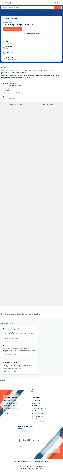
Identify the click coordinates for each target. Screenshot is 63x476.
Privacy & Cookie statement (36, 461)
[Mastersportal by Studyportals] (6, 2)
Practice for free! (51, 259)
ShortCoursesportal (38, 411)
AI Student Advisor (9, 406)
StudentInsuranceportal (39, 419)
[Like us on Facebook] (20, 440)
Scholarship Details (47, 104)
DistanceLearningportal (39, 408)
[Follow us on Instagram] (38, 440)
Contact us (7, 413)
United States (18, 85)
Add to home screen (26, 447)
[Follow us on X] (33, 440)
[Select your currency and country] (20, 430)
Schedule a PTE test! (9, 355)
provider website (39, 296)
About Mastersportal (10, 403)
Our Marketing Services (11, 408)
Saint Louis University (7, 22)
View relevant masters (12, 29)
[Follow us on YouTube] (29, 440)
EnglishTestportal (37, 416)
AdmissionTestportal (38, 413)
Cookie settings (25, 461)
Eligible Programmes (16, 104)
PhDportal (35, 406)
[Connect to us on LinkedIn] (24, 440)
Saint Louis (11, 85)
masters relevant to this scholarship (34, 293)
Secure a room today (9, 371)
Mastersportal (36, 403)
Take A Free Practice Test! (11, 338)
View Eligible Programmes (13, 161)
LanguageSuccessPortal (39, 421)
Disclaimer (47, 461)
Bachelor (38, 33)
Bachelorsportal (36, 400)
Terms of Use (16, 461)
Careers (6, 411)
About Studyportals (10, 400)
